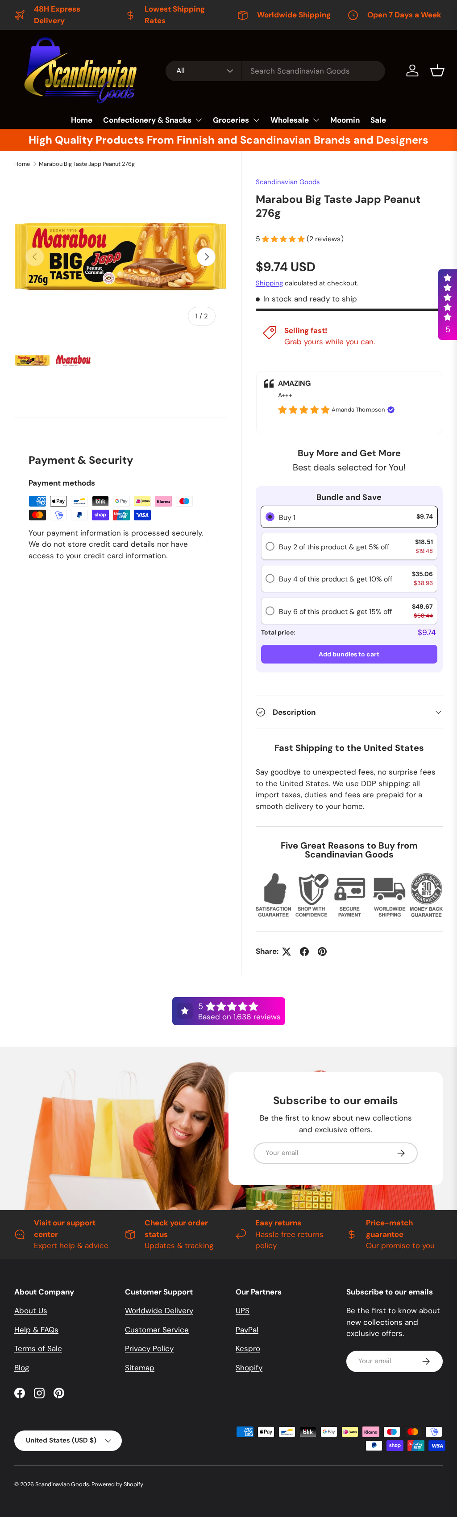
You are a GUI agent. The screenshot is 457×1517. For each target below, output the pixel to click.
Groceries (231, 120)
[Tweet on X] (286, 951)
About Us (30, 1310)
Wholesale (289, 120)
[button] (437, 70)
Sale (378, 120)
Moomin (345, 120)
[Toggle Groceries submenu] (256, 120)
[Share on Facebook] (304, 951)
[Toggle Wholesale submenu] (316, 120)
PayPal (247, 1330)
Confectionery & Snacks (147, 120)
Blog (21, 1368)
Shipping (269, 283)
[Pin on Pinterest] (322, 951)
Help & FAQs (36, 1330)
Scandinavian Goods (288, 181)
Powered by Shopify (117, 1484)
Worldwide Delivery (159, 1310)
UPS (242, 1310)
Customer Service (157, 1330)
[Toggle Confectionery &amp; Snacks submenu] (198, 120)
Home (81, 120)
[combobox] (275, 71)
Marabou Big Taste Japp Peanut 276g (87, 164)
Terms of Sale (38, 1348)
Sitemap (139, 1368)
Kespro (248, 1348)
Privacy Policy (149, 1348)
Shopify (249, 1368)
